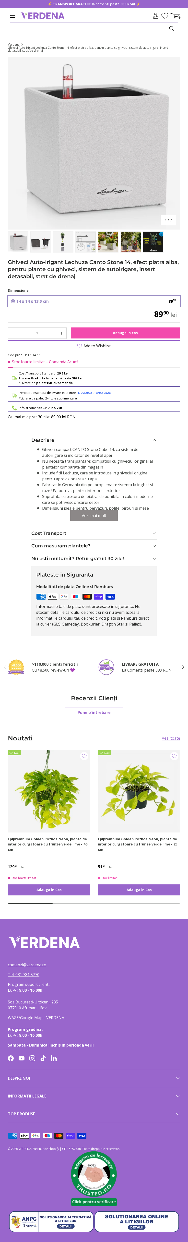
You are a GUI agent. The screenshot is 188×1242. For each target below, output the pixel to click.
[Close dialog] (178, 564)
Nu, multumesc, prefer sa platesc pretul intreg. (124, 658)
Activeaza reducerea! (123, 646)
